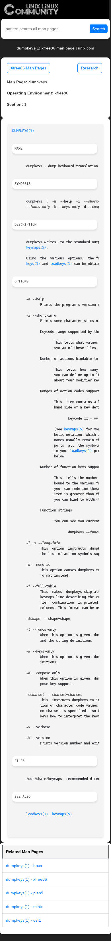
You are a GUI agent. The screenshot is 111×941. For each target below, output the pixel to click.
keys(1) (33, 264)
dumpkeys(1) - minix (24, 906)
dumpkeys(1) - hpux (24, 865)
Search (98, 28)
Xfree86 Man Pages (28, 68)
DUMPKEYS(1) (23, 131)
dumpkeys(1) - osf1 (23, 920)
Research (89, 68)
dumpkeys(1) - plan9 (24, 893)
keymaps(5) (36, 247)
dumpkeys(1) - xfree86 (26, 879)
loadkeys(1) (61, 264)
